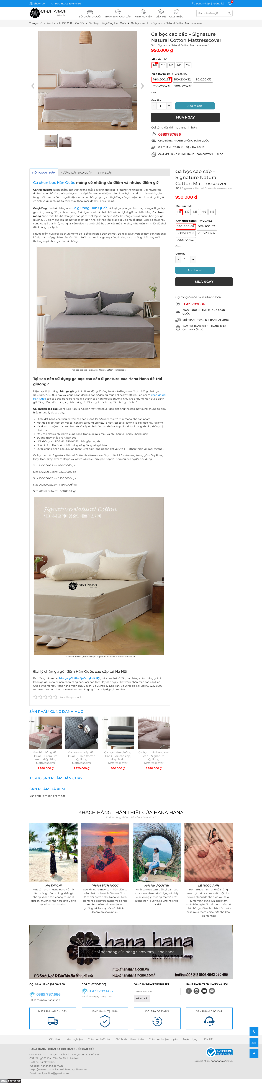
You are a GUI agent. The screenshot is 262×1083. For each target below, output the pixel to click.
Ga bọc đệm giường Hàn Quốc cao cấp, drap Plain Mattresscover (117, 758)
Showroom (40, 3)
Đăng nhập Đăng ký (210, 3)
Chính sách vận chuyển (163, 1039)
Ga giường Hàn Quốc (89, 208)
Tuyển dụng (190, 1039)
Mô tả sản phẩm (43, 172)
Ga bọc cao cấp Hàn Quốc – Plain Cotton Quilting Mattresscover (81, 758)
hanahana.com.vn (222, 1061)
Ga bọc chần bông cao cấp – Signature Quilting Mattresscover (153, 758)
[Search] (229, 13)
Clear (154, 92)
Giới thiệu (55, 1039)
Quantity (156, 100)
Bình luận (105, 172)
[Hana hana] (47, 13)
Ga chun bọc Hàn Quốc (54, 182)
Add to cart (194, 105)
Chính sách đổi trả (99, 1039)
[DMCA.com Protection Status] (11, 1080)
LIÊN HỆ (208, 1039)
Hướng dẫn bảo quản (76, 172)
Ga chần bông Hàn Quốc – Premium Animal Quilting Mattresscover (45, 758)
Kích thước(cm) (161, 73)
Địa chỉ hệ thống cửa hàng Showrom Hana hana (131, 952)
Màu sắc (156, 59)
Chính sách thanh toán (129, 1039)
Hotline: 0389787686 (68, 3)
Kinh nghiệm (74, 1039)
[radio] (155, 65)
